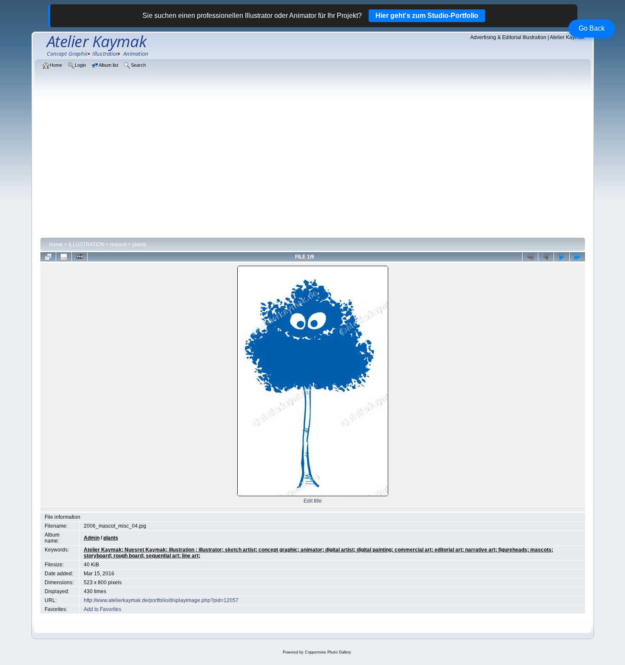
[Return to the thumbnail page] (48, 256)
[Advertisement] (312, 170)
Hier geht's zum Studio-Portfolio (426, 15)
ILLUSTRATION (86, 244)
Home (56, 244)
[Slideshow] (79, 256)
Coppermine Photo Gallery (328, 652)
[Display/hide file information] (63, 256)
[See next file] (561, 256)
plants (139, 244)
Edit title (313, 501)
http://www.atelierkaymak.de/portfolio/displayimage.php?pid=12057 (161, 600)
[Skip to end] (577, 256)
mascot (118, 244)
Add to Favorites (102, 609)
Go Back (592, 28)
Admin (91, 538)
